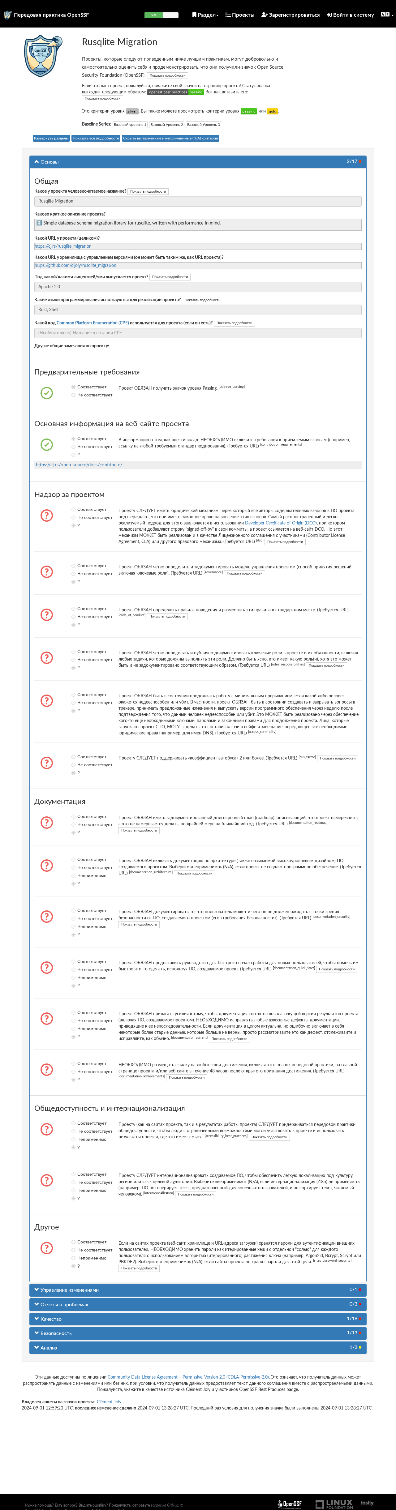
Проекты (243, 15)
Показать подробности (167, 75)
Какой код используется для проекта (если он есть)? (123, 323)
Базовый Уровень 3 (203, 124)
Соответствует (81, 386)
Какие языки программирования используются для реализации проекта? (107, 300)
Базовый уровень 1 (130, 124)
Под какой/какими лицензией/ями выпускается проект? (91, 277)
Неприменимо (81, 875)
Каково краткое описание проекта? (69, 214)
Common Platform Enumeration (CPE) (93, 323)
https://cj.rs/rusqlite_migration (63, 246)
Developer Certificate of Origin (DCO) (281, 523)
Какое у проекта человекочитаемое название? (80, 191)
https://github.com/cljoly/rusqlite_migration (75, 265)
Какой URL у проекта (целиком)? (67, 238)
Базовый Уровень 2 (166, 124)
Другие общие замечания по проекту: (71, 346)
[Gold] (272, 111)
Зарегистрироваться (294, 15)
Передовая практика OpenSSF (51, 15)
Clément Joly (109, 1402)
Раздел (206, 15)
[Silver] (132, 111)
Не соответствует (81, 394)
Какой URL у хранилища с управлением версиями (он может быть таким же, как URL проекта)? (128, 257)
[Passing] (249, 111)
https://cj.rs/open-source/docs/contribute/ (79, 465)
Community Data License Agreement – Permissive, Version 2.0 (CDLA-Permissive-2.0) (188, 1377)
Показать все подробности (96, 138)
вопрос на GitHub (164, 1505)
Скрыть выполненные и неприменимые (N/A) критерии (170, 138)
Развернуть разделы (51, 138)
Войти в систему (353, 15)
